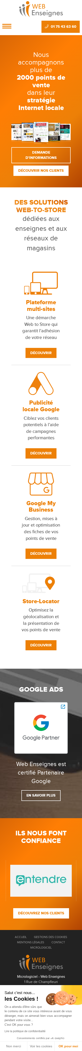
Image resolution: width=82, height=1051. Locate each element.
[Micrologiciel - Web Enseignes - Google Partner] (41, 727)
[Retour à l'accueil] (41, 963)
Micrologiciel (41, 948)
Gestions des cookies (50, 937)
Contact (58, 942)
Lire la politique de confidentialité (25, 1031)
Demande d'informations (41, 155)
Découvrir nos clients (41, 170)
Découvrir (41, 353)
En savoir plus (41, 795)
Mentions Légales (30, 942)
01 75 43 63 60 (63, 26)
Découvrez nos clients (41, 913)
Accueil (21, 937)
